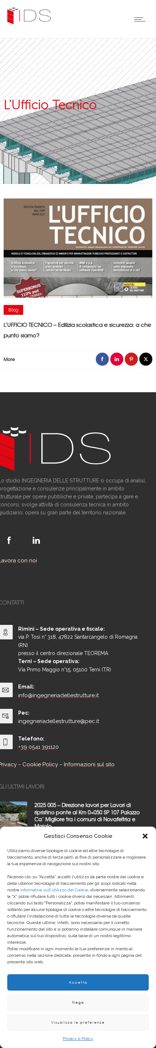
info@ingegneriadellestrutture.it (58, 695)
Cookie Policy (40, 764)
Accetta (78, 982)
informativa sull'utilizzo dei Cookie (54, 889)
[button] (145, 836)
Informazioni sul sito (89, 764)
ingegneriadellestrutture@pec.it (58, 721)
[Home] (29, 22)
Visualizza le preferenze (78, 1022)
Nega (78, 1002)
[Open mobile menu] (141, 19)
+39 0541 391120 (38, 747)
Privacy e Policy (78, 1038)
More (9, 359)
